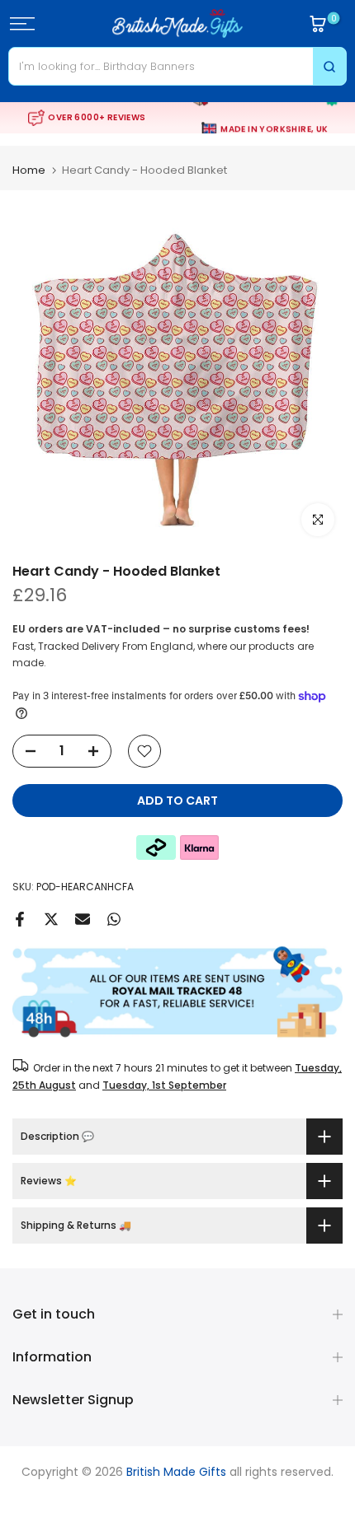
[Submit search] (329, 66)
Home (28, 170)
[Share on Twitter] (51, 919)
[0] (318, 24)
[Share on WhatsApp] (113, 919)
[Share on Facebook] (19, 919)
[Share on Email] (82, 919)
